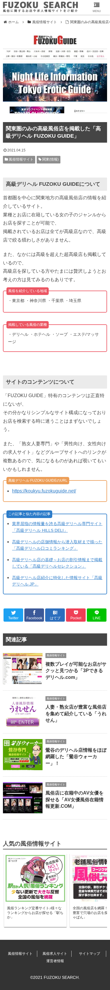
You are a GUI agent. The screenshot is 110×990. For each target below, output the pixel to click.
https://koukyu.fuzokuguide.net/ (44, 490)
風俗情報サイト (20, 159)
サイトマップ (89, 954)
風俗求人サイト (55, 954)
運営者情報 (55, 961)
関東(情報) (50, 159)
